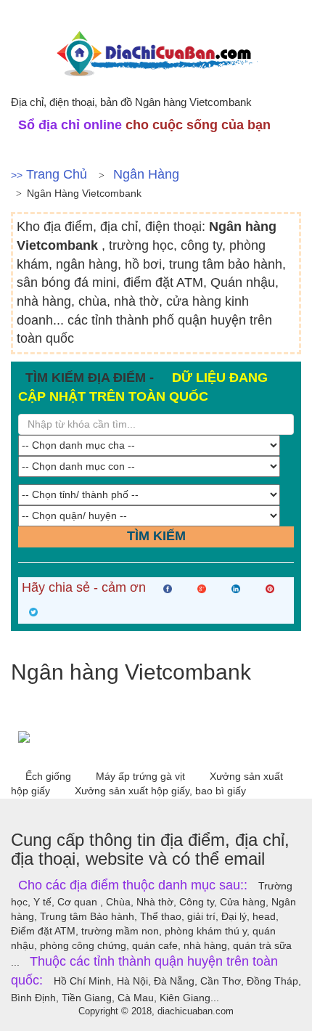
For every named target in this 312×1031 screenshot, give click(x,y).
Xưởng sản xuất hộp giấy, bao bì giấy (160, 790)
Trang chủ (56, 174)
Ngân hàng (146, 174)
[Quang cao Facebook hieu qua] (156, 737)
